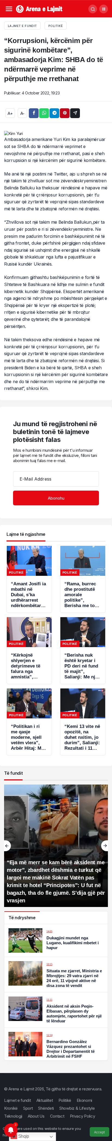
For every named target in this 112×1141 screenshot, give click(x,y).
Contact (57, 1116)
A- (22, 113)
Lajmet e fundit (17, 1100)
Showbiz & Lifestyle (77, 1108)
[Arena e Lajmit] (39, 8)
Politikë (55, 26)
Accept (99, 1132)
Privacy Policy (82, 1116)
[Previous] (7, 845)
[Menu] (9, 9)
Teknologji (13, 1116)
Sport (28, 1108)
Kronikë (11, 1108)
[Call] (92, 9)
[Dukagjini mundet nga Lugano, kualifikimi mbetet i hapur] (56, 940)
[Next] (104, 845)
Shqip (23, 1136)
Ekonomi (84, 1100)
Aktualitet (44, 1100)
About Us (36, 1116)
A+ (10, 113)
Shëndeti (46, 1108)
